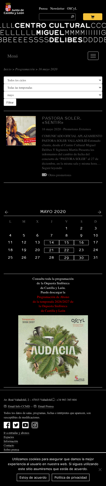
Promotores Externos (77, 129)
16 (81, 242)
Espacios (9, 437)
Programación (25, 69)
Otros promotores (59, 175)
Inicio (8, 69)
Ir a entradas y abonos (16, 433)
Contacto (9, 445)
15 (66, 242)
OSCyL (72, 8)
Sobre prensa (11, 449)
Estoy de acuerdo (33, 477)
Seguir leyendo (52, 168)
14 (51, 242)
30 (81, 258)
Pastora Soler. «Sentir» (61, 120)
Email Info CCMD (19, 406)
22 (66, 250)
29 (66, 258)
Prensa (43, 8)
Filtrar (10, 102)
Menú (12, 56)
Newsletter (57, 8)
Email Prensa (45, 406)
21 (51, 250)
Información (11, 441)
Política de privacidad (70, 477)
